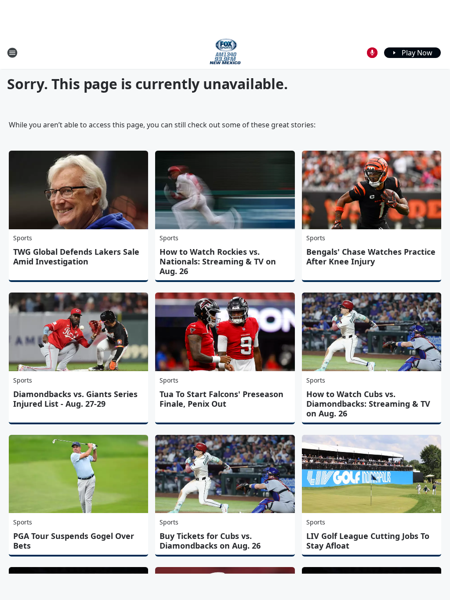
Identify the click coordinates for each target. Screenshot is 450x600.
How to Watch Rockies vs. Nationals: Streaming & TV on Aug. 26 (218, 261)
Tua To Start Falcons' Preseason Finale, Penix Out (221, 398)
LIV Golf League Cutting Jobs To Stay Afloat (367, 540)
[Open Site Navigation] (12, 52)
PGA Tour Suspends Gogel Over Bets (73, 540)
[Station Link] (225, 52)
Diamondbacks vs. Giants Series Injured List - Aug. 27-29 (75, 398)
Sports (22, 238)
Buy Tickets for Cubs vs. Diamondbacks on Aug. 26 (210, 540)
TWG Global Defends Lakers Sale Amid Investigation (76, 256)
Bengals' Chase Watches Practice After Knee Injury (370, 256)
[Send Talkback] (372, 52)
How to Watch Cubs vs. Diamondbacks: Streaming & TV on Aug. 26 (368, 403)
